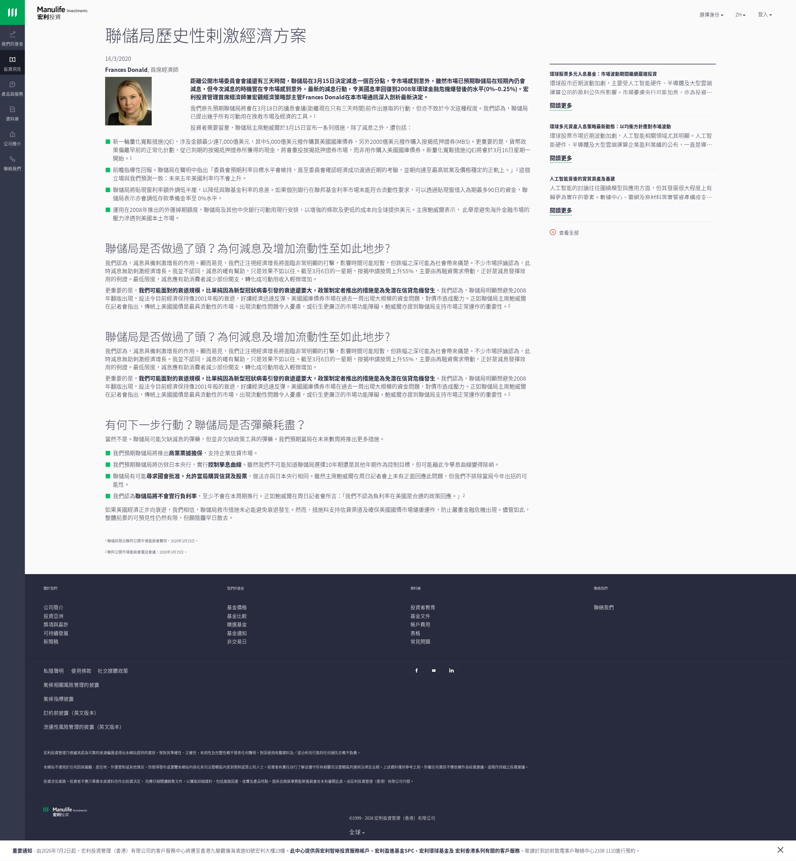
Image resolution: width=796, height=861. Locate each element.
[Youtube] (435, 673)
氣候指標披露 (59, 698)
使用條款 (81, 670)
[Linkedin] (453, 673)
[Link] (12, 12)
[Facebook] (418, 673)
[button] (711, 14)
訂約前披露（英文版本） (71, 712)
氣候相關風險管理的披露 (71, 684)
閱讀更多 (561, 105)
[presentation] (12, 37)
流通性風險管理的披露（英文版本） (84, 726)
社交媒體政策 (113, 670)
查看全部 (569, 232)
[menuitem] (12, 39)
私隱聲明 (54, 670)
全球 (355, 832)
